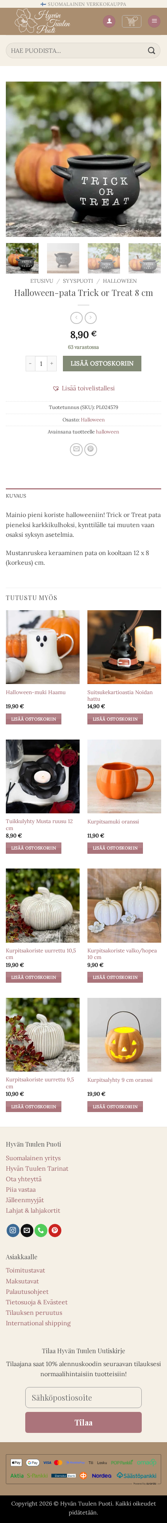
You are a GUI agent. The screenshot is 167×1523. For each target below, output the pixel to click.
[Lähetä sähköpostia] (27, 1230)
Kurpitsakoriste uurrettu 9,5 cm (40, 1083)
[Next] (148, 159)
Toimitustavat (25, 1270)
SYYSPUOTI (78, 280)
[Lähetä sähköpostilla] (76, 449)
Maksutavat (22, 1281)
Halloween (120, 280)
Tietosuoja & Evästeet (37, 1302)
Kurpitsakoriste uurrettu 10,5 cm (41, 954)
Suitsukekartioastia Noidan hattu (120, 696)
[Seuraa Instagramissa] (13, 1230)
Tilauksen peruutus (34, 1312)
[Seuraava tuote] (76, 318)
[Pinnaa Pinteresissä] (90, 449)
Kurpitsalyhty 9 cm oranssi (120, 1080)
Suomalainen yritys (33, 1158)
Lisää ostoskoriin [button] (33, 719)
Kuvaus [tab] (16, 496)
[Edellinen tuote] (91, 318)
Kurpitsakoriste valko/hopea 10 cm (122, 954)
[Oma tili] (109, 21)
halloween (107, 431)
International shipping (38, 1323)
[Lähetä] (152, 50)
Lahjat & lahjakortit (33, 1210)
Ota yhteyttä (24, 1179)
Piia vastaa (21, 1189)
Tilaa (83, 1422)
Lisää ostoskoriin (102, 363)
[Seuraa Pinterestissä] (55, 1230)
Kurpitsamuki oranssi (113, 821)
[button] (131, 21)
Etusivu (41, 280)
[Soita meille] (41, 1230)
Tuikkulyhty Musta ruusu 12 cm (39, 825)
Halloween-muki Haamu (36, 692)
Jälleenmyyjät (25, 1200)
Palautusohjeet (27, 1291)
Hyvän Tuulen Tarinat (37, 1168)
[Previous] (19, 159)
